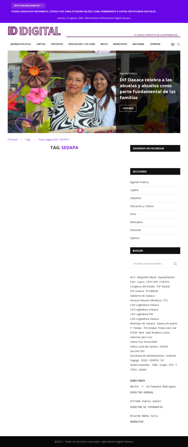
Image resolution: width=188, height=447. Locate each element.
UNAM (142, 369)
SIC (162, 360)
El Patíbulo (152, 291)
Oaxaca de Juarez (167, 323)
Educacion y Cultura (81, 44)
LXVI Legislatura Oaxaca (144, 319)
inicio (104, 44)
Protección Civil (167, 328)
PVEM (133, 332)
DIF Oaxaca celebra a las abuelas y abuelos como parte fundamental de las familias (148, 88)
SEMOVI (154, 360)
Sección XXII (137, 351)
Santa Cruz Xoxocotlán (143, 341)
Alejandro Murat (146, 277)
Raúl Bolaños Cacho (158, 332)
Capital (41, 44)
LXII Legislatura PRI (141, 314)
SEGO (144, 360)
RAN (141, 332)
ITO (165, 300)
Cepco (141, 282)
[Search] (178, 44)
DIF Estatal (163, 286)
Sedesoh (171, 355)
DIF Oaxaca (137, 291)
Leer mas (128, 108)
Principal (12, 139)
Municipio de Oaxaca (142, 323)
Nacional (138, 44)
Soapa (163, 365)
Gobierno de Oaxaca (142, 295)
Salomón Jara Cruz (141, 337)
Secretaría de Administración (147, 355)
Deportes (57, 44)
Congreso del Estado (142, 286)
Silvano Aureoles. (140, 365)
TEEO (133, 369)
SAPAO (164, 346)
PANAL (137, 328)
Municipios (120, 44)
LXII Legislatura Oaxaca (144, 309)
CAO (132, 282)
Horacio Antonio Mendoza (146, 300)
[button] (49, 6)
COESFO (164, 282)
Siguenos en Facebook (148, 148)
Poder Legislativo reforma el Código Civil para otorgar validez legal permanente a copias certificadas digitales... (84, 11)
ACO (132, 277)
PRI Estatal (150, 328)
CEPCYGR (152, 282)
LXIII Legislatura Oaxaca (144, 305)
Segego (134, 360)
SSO (171, 365)
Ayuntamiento (166, 277)
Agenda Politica (20, 44)
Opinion (155, 44)
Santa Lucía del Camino (144, 346)
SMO (155, 365)
